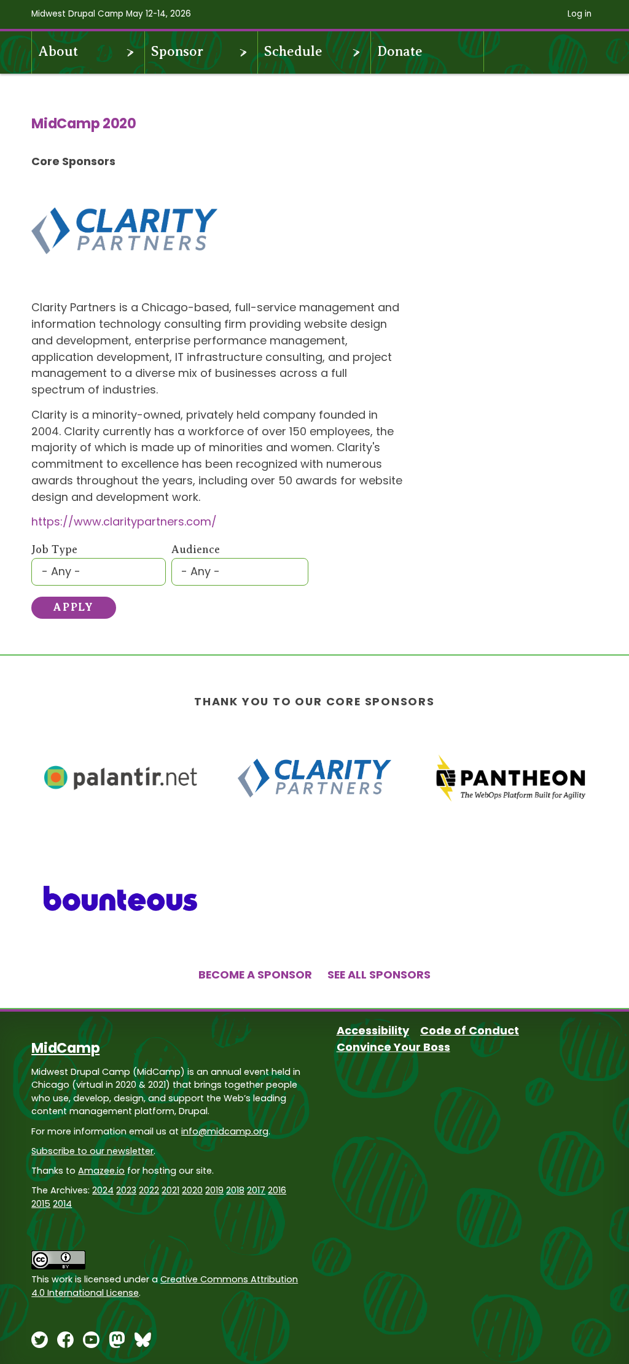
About (58, 51)
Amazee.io (101, 1170)
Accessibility (373, 1030)
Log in (580, 14)
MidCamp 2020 (83, 123)
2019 (214, 1190)
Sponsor (177, 51)
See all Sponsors (379, 974)
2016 (277, 1190)
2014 (62, 1204)
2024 (103, 1190)
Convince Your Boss (393, 1047)
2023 (126, 1190)
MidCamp (65, 1048)
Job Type (54, 549)
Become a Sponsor (255, 974)
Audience (195, 549)
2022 (149, 1190)
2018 (235, 1190)
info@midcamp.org (224, 1131)
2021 (170, 1190)
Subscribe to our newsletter (92, 1151)
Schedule (293, 51)
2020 (192, 1190)
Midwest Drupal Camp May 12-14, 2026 (111, 14)
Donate (400, 51)
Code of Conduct (469, 1030)
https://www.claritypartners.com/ (124, 521)
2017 (256, 1190)
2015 (40, 1204)
